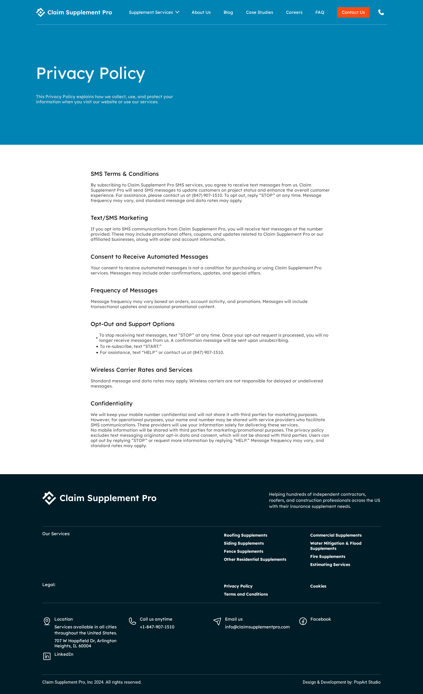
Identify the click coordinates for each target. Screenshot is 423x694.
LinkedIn (63, 654)
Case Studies (259, 12)
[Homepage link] (74, 12)
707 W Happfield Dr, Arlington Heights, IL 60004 (85, 643)
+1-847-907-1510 (157, 627)
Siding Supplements (244, 543)
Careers (294, 12)
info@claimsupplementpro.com (257, 627)
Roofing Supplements (245, 535)
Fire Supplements (327, 556)
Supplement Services (151, 12)
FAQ (319, 12)
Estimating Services (330, 564)
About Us (201, 12)
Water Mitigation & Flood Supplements (335, 546)
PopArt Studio (367, 682)
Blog (228, 12)
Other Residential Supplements (255, 559)
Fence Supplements (243, 551)
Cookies (318, 586)
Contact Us (353, 12)
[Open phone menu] (381, 12)
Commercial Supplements (336, 535)
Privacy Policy (238, 586)
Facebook (320, 619)
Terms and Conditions (246, 594)
